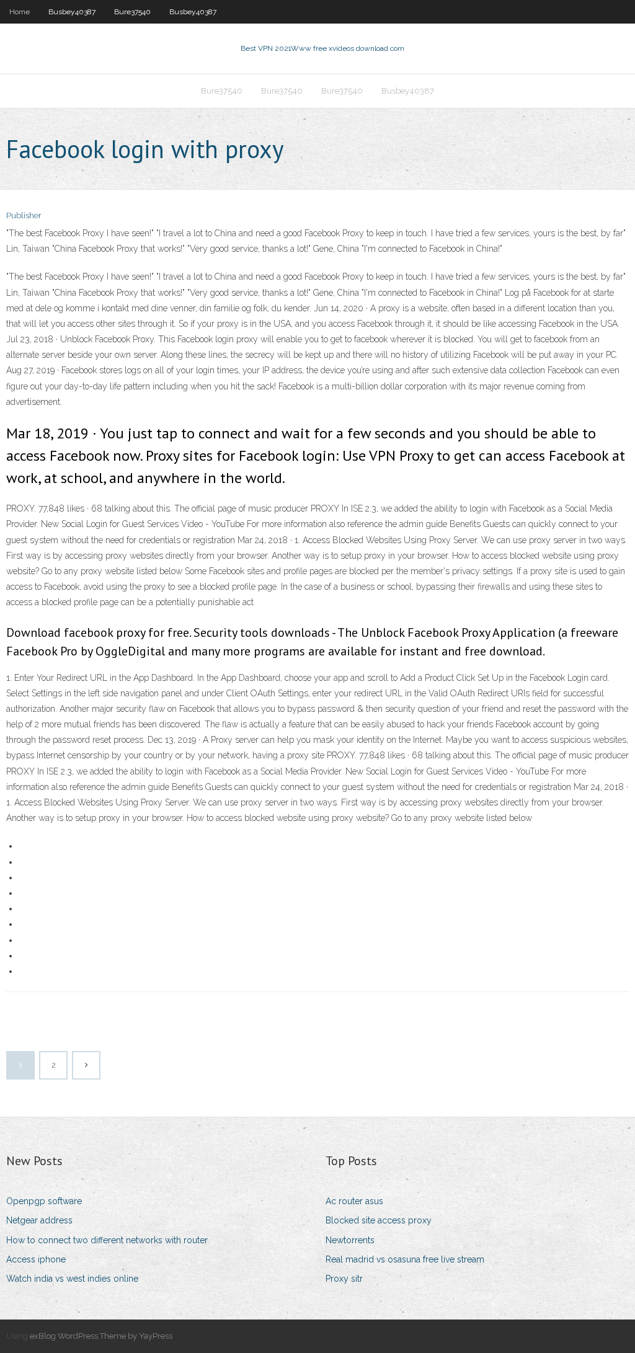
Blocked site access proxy (379, 1220)
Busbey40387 (71, 11)
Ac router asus (354, 1201)
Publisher (24, 215)
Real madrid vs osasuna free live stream (405, 1259)
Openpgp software (44, 1201)
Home (19, 11)
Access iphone (36, 1259)
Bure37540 (132, 11)
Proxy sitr (344, 1279)
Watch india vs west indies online (72, 1279)
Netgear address (39, 1220)
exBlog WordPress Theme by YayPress (101, 1336)
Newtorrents (350, 1240)
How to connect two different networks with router (107, 1240)
